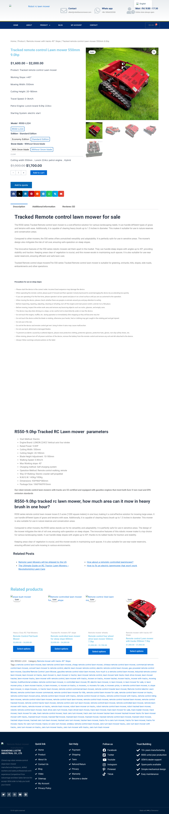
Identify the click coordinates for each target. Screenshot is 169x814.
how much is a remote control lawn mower (115, 671)
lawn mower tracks (26, 678)
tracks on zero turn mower (54, 724)
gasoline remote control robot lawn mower (76, 671)
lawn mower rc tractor (67, 675)
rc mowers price (112, 685)
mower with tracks (139, 678)
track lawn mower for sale (118, 710)
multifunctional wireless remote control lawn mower (40, 682)
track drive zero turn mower (55, 710)
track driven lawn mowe (78, 710)
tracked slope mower (20, 720)
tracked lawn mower (75, 717)
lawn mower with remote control (50, 678)
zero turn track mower (99, 727)
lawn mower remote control (90, 675)
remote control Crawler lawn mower (110, 689)
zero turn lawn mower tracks (112, 724)
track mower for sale (27, 713)
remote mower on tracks (39, 706)
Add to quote (21, 185)
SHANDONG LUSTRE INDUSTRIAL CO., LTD (11, 752)
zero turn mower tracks (52, 727)
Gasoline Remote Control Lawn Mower (39, 671)
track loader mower (139, 710)
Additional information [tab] (43, 206)
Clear (13, 154)
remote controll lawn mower (103, 703)
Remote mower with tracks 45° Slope (44, 41)
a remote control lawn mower (28, 664)
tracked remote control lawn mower (115, 717)
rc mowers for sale (95, 685)
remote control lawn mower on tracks (135, 692)
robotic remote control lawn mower (26, 710)
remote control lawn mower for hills (69, 692)
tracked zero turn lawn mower (43, 720)
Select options (23, 649)
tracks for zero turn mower (29, 724)
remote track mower (60, 706)
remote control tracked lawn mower (125, 699)
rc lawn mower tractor (32, 685)
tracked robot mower (141, 717)
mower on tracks (95, 678)
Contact (94, 25)
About (29, 25)
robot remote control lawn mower (111, 706)
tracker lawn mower (89, 720)
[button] (14, 194)
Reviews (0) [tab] (68, 206)
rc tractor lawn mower (48, 689)
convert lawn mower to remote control (46, 668)
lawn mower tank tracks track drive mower (122, 675)
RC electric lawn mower (98, 682)
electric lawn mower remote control (79, 668)
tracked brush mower (37, 717)
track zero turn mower (72, 713)
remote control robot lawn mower (37, 699)
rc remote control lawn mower (133, 685)
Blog (60, 25)
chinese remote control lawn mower (119, 664)
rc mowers (81, 685)
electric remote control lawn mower (112, 668)
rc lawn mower (115, 682)
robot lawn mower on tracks (82, 706)
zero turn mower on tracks (29, 727)
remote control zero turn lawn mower (73, 703)
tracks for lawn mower (135, 720)
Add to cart (38, 172)
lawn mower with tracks (76, 678)
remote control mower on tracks (91, 696)
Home (15, 25)
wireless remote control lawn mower (83, 724)
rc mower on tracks (67, 685)
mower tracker (110, 678)
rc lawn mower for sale (133, 682)
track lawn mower (98, 710)
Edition (14, 133)
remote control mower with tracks (122, 696)
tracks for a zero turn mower (111, 720)
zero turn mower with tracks (76, 727)
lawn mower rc (49, 675)
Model (14, 123)
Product (44, 25)
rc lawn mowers (50, 685)
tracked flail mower (56, 717)
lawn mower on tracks (32, 675)
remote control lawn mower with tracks (58, 696)
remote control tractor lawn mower (40, 703)
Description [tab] (19, 206)
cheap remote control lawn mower (87, 664)
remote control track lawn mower (67, 699)
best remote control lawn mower (56, 664)
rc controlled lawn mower (75, 682)
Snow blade (17, 143)
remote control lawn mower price (25, 696)
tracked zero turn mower (69, 720)
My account (76, 25)
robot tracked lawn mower (139, 706)
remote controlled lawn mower (129, 703)
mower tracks (124, 678)
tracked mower (91, 717)
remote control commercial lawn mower (76, 689)
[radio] (17, 129)
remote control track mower (95, 699)
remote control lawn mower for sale (102, 692)
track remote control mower (49, 713)
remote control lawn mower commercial (35, 692)
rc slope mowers (29, 689)
